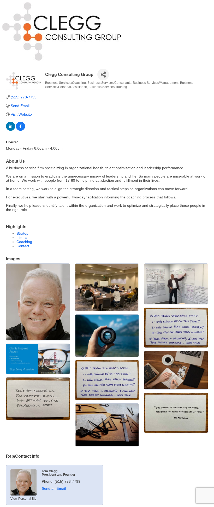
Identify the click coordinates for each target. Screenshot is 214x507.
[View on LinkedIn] (10, 129)
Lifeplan (22, 237)
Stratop (22, 233)
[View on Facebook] (20, 129)
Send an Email (54, 488)
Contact (22, 246)
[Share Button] (103, 74)
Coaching (24, 242)
